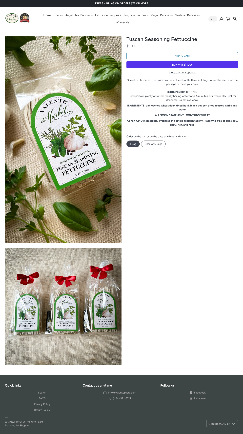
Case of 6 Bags (153, 143)
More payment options (182, 72)
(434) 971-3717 (122, 398)
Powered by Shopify (17, 425)
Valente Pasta (35, 421)
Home (47, 15)
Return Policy (42, 410)
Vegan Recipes (161, 15)
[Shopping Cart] (228, 18)
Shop (57, 15)
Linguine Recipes (135, 15)
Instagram (200, 398)
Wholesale (122, 22)
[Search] (234, 18)
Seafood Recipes (186, 15)
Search (42, 392)
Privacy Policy (42, 404)
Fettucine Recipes (107, 15)
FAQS (42, 398)
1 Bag (133, 143)
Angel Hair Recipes (77, 15)
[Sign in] (221, 18)
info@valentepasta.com (122, 392)
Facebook (200, 392)
